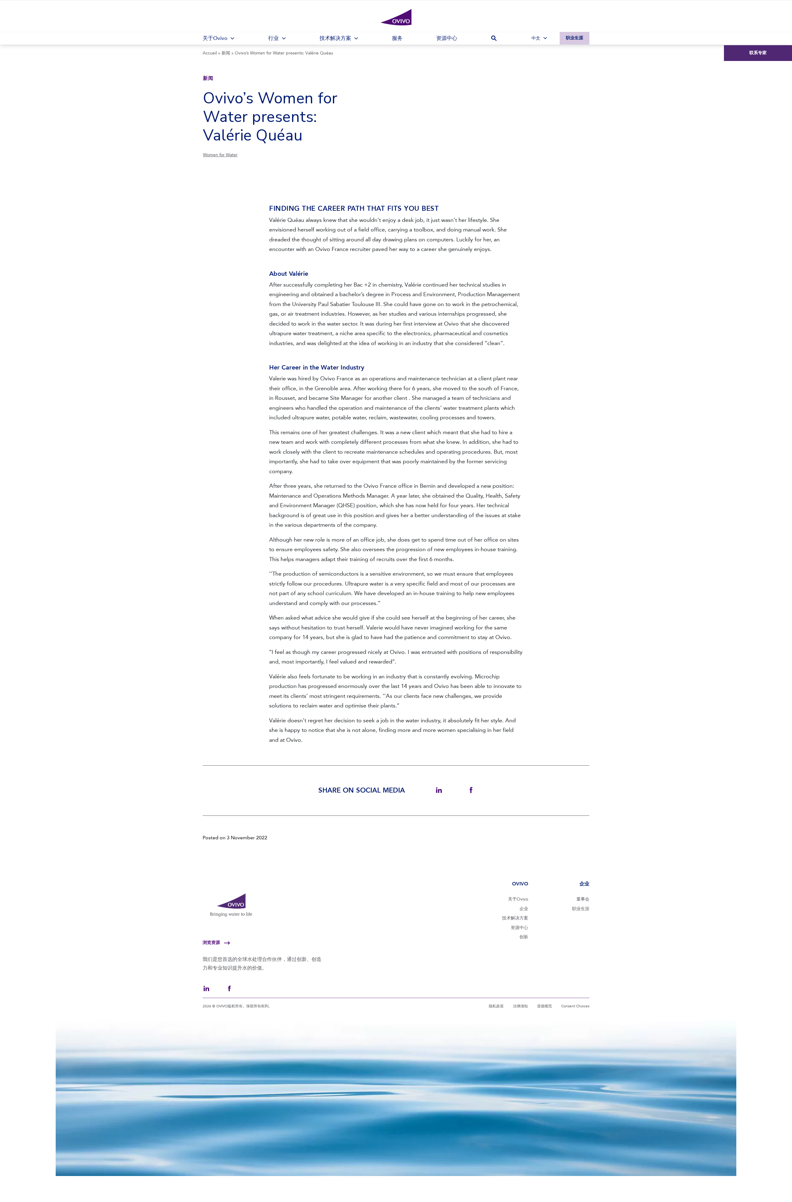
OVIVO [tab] (520, 884)
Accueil (210, 53)
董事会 (582, 899)
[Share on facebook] (471, 790)
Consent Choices (575, 1006)
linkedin (206, 988)
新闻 (226, 53)
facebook (229, 988)
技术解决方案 (515, 918)
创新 (523, 937)
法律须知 (520, 1006)
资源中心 (519, 927)
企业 (523, 908)
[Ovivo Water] (396, 17)
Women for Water (220, 155)
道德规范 (544, 1006)
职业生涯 (574, 38)
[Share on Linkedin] (439, 790)
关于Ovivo (518, 899)
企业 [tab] (584, 884)
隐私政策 (496, 1006)
